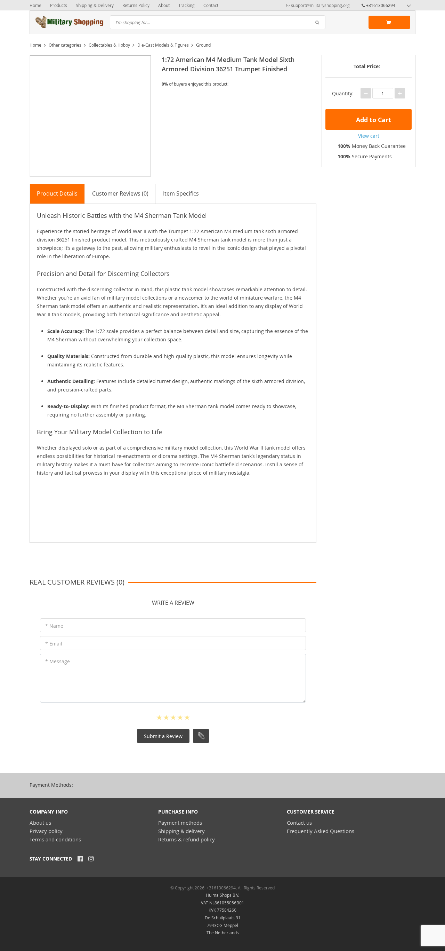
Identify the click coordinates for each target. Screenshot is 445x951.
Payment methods (180, 822)
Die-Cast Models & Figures (163, 45)
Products (58, 5)
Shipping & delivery (181, 830)
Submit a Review (163, 736)
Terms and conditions (55, 839)
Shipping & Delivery (95, 5)
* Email (53, 643)
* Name (54, 626)
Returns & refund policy (186, 839)
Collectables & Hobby (109, 45)
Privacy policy (46, 830)
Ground (203, 45)
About (164, 5)
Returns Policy (135, 5)
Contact (210, 5)
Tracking (186, 5)
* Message (57, 661)
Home (35, 5)
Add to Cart (372, 120)
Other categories (65, 45)
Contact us (299, 822)
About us (40, 822)
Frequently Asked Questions (320, 830)
